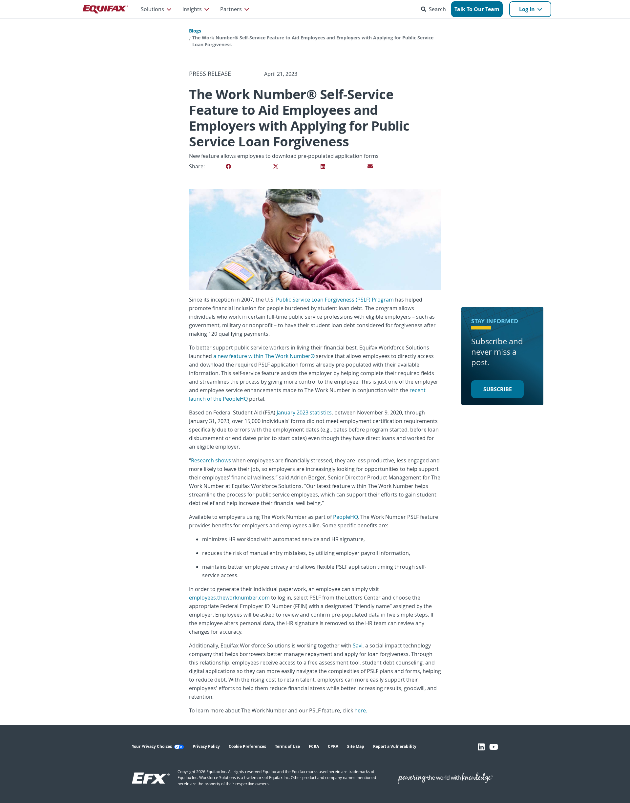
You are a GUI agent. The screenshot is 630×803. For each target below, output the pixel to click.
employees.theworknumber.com (229, 597)
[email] (370, 166)
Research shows (211, 460)
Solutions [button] (152, 9)
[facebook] (228, 166)
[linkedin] (323, 166)
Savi (357, 645)
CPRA (333, 746)
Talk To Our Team (476, 9)
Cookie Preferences (247, 746)
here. (360, 710)
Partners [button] (231, 9)
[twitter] (276, 166)
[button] (434, 9)
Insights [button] (192, 9)
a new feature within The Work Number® (264, 356)
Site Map (355, 746)
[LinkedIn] (481, 747)
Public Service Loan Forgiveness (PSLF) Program (335, 299)
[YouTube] (493, 747)
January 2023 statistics (304, 412)
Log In (527, 9)
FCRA (314, 746)
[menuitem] (155, 9)
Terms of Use (287, 746)
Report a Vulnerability (394, 746)
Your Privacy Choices (152, 746)
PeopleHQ (345, 516)
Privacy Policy (206, 746)
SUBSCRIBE (497, 389)
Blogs (195, 31)
